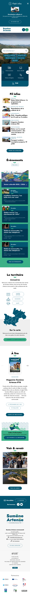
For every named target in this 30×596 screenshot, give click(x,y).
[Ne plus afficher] (27, 3)
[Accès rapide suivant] (28, 72)
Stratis (15, 567)
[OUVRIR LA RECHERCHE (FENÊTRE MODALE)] (23, 29)
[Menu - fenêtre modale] (27, 29)
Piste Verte (15, 60)
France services (21, 58)
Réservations (15, 165)
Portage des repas (22, 55)
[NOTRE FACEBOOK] (18, 504)
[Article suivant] (27, 365)
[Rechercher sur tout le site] (26, 51)
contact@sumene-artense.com (16, 537)
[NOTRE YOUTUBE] (21, 504)
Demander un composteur (9, 55)
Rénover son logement (10, 58)
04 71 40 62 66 (16, 541)
